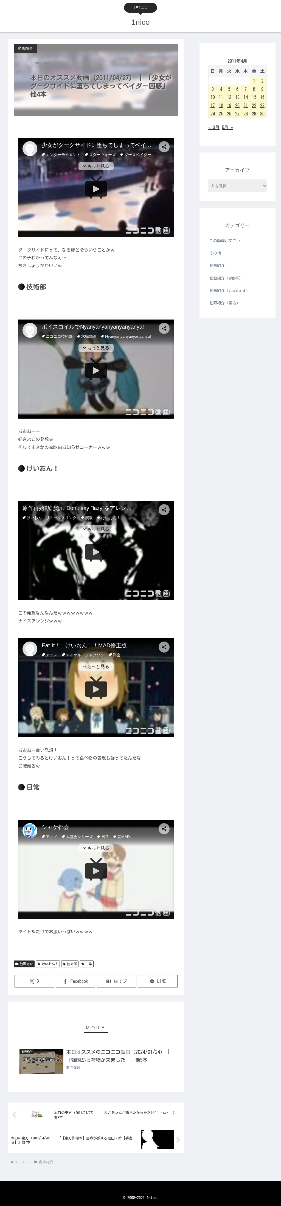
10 (212, 97)
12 (229, 97)
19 (229, 105)
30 (262, 113)
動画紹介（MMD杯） (226, 278)
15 (254, 97)
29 (254, 113)
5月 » (227, 127)
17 (212, 105)
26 (229, 113)
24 (212, 113)
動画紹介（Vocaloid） (229, 291)
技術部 (72, 963)
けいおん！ (50, 963)
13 (237, 97)
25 (221, 113)
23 (262, 105)
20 (237, 105)
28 (245, 113)
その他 (215, 253)
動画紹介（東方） (224, 303)
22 (254, 105)
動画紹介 (26, 963)
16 (262, 97)
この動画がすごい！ (226, 241)
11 (221, 97)
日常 (88, 963)
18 (221, 105)
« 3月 (214, 127)
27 (237, 113)
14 (245, 97)
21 (245, 105)
